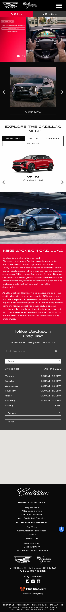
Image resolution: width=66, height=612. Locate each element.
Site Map (54, 605)
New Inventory (31, 543)
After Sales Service (32, 511)
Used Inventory (32, 547)
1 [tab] (18, 56)
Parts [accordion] (11, 421)
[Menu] (59, 6)
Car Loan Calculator (31, 515)
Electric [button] (13, 138)
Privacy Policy (39, 605)
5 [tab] (37, 56)
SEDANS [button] (33, 143)
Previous (3, 92)
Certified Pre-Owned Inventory (32, 550)
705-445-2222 (52, 369)
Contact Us (8, 605)
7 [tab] (47, 56)
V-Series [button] (53, 138)
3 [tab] (28, 56)
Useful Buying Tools (32, 503)
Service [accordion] (12, 413)
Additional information (31, 522)
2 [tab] (23, 56)
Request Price (32, 507)
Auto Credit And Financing (31, 518)
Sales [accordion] (11, 361)
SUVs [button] (33, 138)
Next (62, 92)
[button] (61, 529)
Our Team (32, 527)
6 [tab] (42, 56)
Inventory (32, 538)
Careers (32, 534)
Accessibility (23, 605)
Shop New (33, 112)
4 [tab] (32, 56)
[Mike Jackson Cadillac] (19, 5)
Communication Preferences (31, 531)
